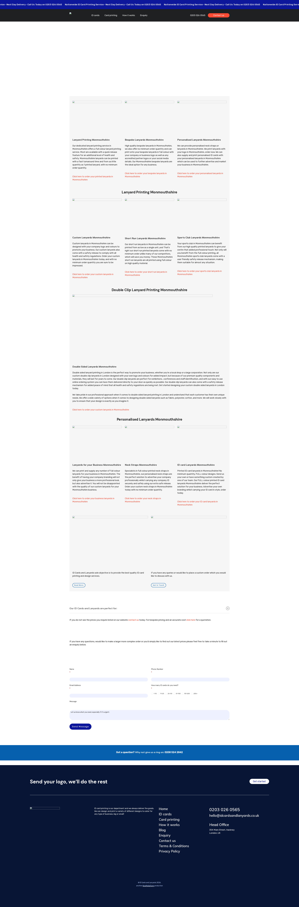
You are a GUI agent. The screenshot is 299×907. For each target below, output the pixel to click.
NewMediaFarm (148, 886)
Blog (162, 830)
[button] (78, 585)
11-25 (162, 693)
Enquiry (165, 835)
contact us (133, 620)
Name (71, 670)
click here (190, 620)
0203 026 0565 (224, 809)
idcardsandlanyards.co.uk (170, 55)
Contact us (167, 841)
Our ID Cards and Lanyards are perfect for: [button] (93, 608)
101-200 (187, 693)
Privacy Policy (169, 851)
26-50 (169, 693)
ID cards (165, 814)
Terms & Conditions (174, 846)
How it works (169, 825)
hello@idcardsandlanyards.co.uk (234, 815)
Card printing (169, 819)
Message (73, 701)
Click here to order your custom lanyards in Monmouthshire (100, 409)
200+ (195, 693)
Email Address (75, 686)
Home (163, 809)
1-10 (155, 693)
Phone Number (157, 670)
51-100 (178, 693)
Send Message (80, 726)
